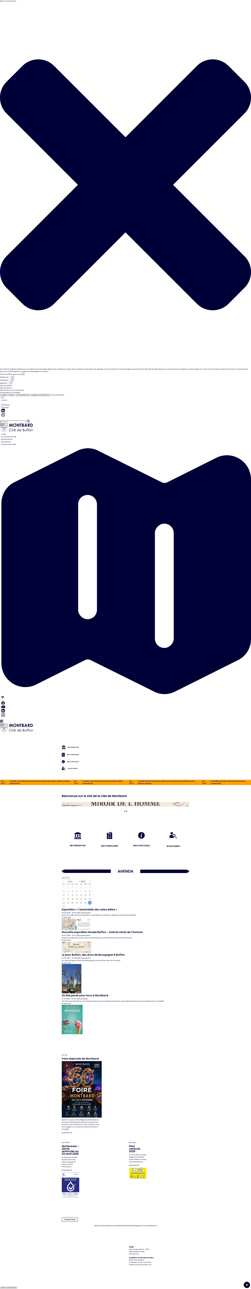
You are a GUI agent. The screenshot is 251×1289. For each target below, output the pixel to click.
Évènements (111, 1226)
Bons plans (132, 1142)
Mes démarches (6, 439)
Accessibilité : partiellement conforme (125, 1276)
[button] (125, 185)
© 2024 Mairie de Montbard (82, 1272)
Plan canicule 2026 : (134, 1148)
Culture (103, 1226)
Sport (97, 1226)
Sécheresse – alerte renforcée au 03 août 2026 (70, 1150)
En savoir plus (66, 917)
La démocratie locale (8, 444)
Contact (4, 400)
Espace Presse (111, 1272)
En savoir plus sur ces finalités (10, 393)
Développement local (139, 1226)
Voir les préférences (22, 395)
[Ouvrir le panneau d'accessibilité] (247, 1285)
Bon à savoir (66, 1142)
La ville (3, 434)
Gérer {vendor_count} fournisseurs (12, 390)
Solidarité (127, 1226)
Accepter (4, 395)
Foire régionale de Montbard (80, 1058)
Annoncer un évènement (129, 1272)
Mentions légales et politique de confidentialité (160, 1272)
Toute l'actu (70, 1219)
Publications (153, 1226)
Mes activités (5, 442)
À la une (64, 1055)
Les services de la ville (8, 437)
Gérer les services (6, 388)
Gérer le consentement (8, 1288)
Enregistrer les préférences (40, 395)
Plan (2, 398)
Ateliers (120, 1226)
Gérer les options (6, 386)
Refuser (11, 395)
